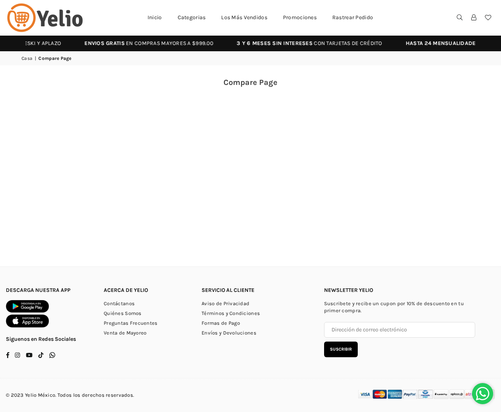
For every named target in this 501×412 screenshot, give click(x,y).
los (77, 395)
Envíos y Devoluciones (229, 333)
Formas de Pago (221, 323)
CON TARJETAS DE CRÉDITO (303, 43)
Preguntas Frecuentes (131, 323)
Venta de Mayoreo (125, 333)
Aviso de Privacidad (225, 303)
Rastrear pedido (352, 17)
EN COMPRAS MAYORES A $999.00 (142, 43)
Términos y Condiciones (231, 313)
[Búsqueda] (460, 18)
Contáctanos (119, 303)
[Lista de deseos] (488, 18)
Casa (27, 58)
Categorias (192, 17)
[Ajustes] (474, 18)
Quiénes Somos (123, 313)
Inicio (155, 17)
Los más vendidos (244, 17)
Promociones (300, 17)
